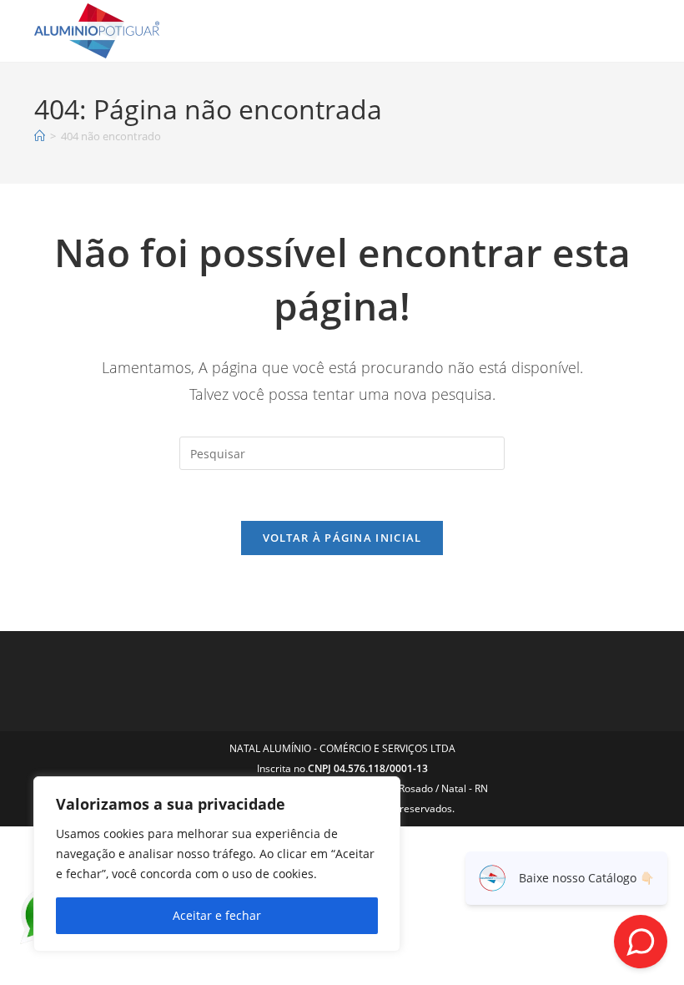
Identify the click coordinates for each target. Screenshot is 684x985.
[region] (216, 864)
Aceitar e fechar (217, 915)
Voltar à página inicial (342, 537)
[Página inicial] (39, 136)
